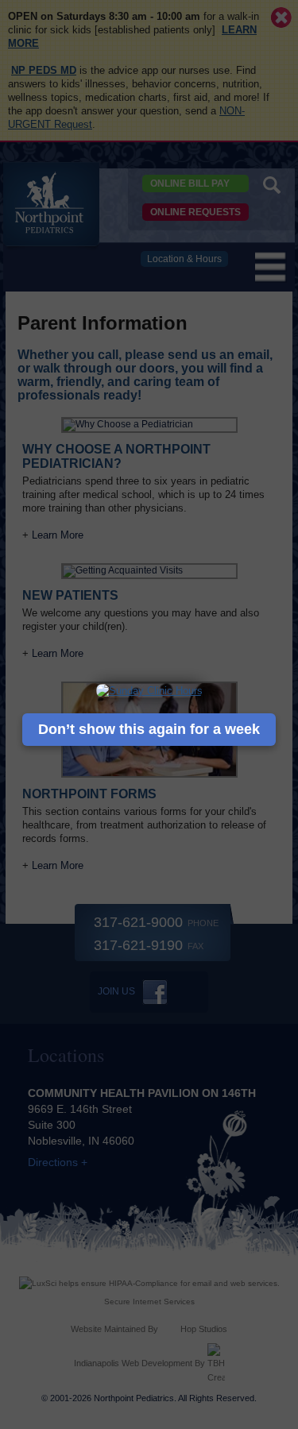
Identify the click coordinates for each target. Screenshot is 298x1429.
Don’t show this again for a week (149, 729)
